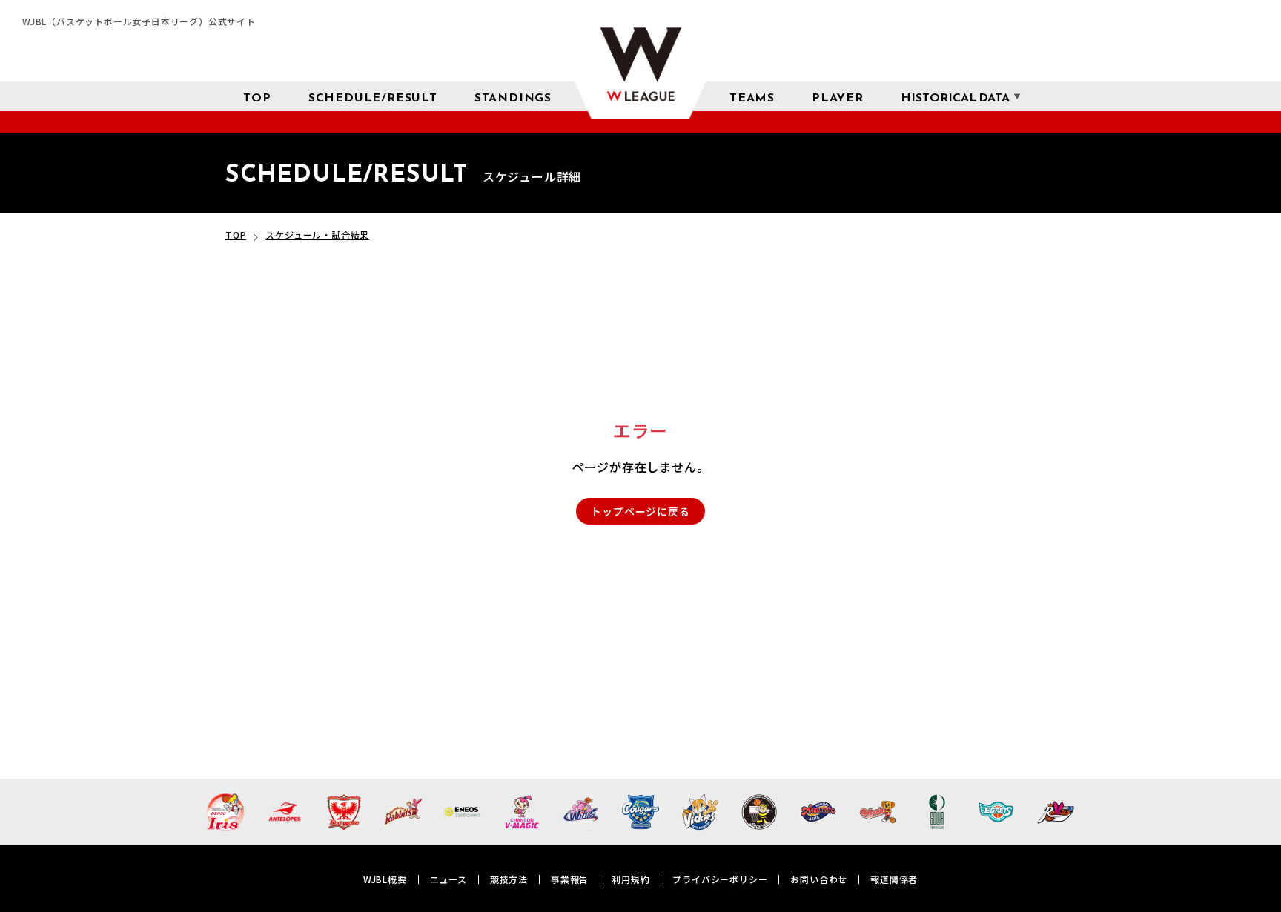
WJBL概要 (385, 879)
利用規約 (630, 879)
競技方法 (509, 879)
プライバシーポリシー (719, 879)
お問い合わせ (818, 879)
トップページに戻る (640, 511)
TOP (235, 234)
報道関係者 (894, 879)
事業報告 (570, 879)
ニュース (448, 879)
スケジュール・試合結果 (317, 234)
